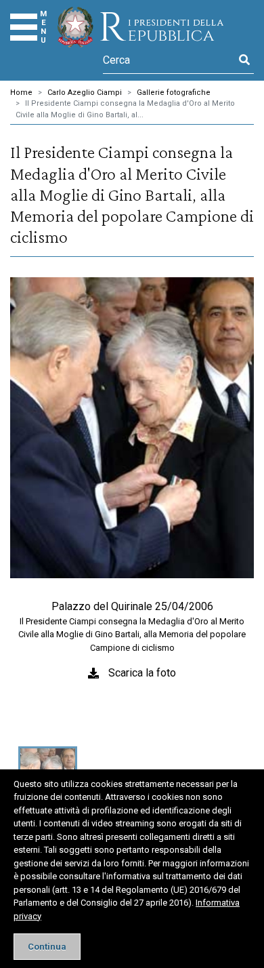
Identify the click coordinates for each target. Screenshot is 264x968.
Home (21, 92)
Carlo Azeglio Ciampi (84, 92)
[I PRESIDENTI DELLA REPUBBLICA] (140, 27)
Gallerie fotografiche (174, 92)
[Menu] (23, 27)
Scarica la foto (142, 672)
